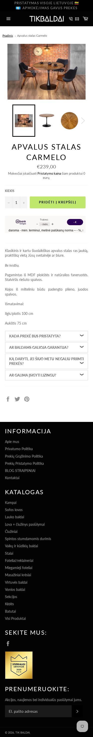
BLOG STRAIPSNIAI (20, 470)
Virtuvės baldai (16, 582)
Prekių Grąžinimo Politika (24, 456)
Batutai (10, 611)
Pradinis (7, 35)
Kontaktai (12, 478)
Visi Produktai (15, 618)
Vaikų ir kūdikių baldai (21, 546)
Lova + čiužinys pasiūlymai (25, 524)
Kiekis (9, 191)
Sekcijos (11, 597)
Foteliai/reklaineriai (19, 560)
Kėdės (9, 604)
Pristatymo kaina (49, 173)
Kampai (10, 502)
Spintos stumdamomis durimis (28, 539)
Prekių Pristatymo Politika (24, 463)
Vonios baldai (15, 589)
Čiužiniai (11, 531)
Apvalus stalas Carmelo (32, 35)
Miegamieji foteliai (18, 568)
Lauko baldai (14, 517)
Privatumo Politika (19, 449)
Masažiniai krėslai (18, 575)
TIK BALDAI (22, 732)
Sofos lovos (14, 510)
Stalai (9, 553)
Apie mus (12, 441)
